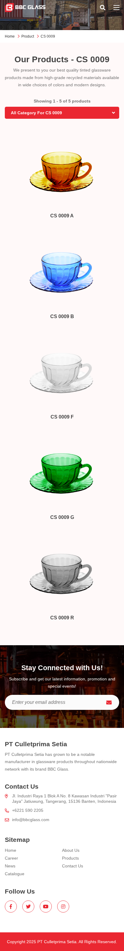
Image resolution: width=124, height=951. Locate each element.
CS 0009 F (62, 416)
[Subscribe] (109, 702)
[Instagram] (63, 906)
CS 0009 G (62, 517)
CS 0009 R (62, 617)
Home (10, 36)
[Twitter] (28, 906)
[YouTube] (46, 906)
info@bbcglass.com (30, 819)
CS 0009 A (62, 215)
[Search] (103, 8)
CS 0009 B (62, 316)
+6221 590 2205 (27, 810)
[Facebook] (11, 906)
